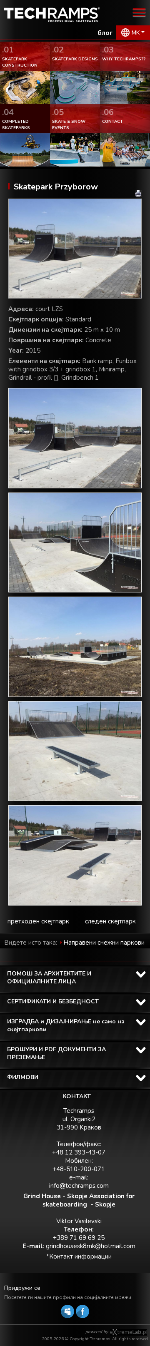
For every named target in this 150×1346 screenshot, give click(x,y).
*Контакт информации (79, 1256)
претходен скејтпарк (38, 921)
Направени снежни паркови (104, 942)
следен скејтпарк (110, 921)
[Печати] (138, 193)
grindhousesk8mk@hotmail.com (90, 1246)
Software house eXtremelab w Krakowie (128, 1332)
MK (136, 33)
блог (105, 33)
